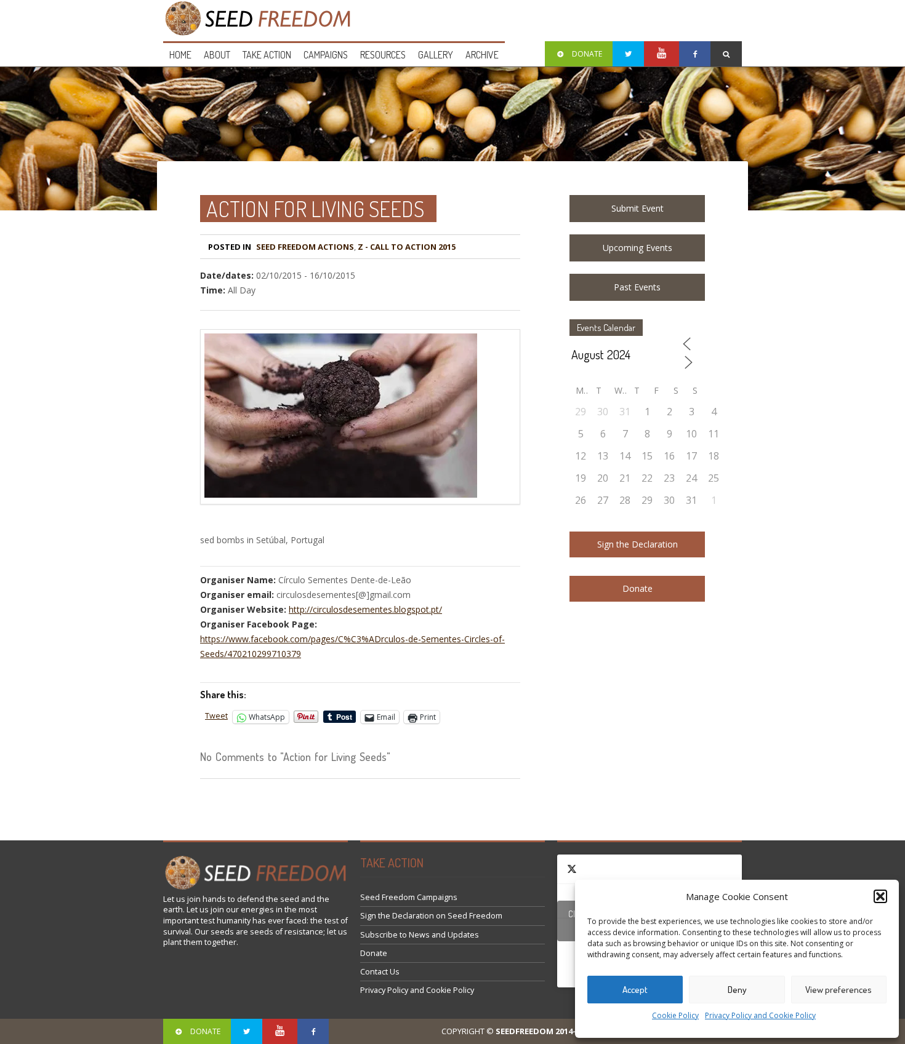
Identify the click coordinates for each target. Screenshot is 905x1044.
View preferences (838, 989)
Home (180, 55)
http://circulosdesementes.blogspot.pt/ (365, 609)
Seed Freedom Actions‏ (305, 246)
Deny (737, 989)
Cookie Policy (675, 1015)
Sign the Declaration (637, 544)
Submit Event (637, 208)
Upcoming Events (637, 247)
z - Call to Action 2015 (407, 246)
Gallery (435, 55)
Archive (482, 55)
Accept (635, 989)
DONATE (587, 54)
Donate (637, 588)
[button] (880, 896)
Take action (267, 55)
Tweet (216, 716)
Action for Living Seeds (315, 208)
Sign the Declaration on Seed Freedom (431, 916)
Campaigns (326, 55)
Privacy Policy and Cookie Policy (760, 1015)
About (217, 55)
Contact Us (380, 971)
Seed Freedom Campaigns (408, 897)
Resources (383, 55)
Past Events (637, 287)
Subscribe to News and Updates (419, 935)
